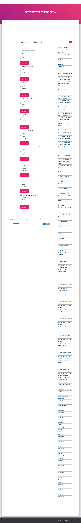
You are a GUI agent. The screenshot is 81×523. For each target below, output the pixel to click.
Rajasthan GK (60, 403)
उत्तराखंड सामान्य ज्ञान (61, 436)
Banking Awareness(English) (63, 54)
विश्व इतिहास (60, 479)
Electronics (60, 200)
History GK (60, 233)
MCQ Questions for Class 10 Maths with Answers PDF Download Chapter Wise (64, 276)
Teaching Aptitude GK (62, 415)
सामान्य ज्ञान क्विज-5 (61, 494)
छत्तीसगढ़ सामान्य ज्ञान (61, 443)
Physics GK (60, 391)
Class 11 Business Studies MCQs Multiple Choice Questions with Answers (64, 83)
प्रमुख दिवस (60, 453)
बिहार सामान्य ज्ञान (60, 458)
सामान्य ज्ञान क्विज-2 (61, 487)
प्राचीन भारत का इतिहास (61, 455)
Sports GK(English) (61, 410)
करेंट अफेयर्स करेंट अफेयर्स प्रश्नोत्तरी (63, 439)
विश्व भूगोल (59, 482)
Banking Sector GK (61, 57)
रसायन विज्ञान (60, 477)
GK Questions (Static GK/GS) (63, 221)
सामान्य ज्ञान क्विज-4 (61, 491)
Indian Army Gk (61, 238)
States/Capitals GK (61, 412)
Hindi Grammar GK (61, 231)
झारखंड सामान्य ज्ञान (61, 448)
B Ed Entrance (60, 52)
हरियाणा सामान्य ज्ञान (61, 496)
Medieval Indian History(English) (64, 382)
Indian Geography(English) (63, 245)
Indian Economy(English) (62, 243)
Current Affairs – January (62, 183)
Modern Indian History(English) (64, 384)
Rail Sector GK (60, 400)
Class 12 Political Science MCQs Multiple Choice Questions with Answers (64, 161)
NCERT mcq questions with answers (64, 389)
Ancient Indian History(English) (63, 49)
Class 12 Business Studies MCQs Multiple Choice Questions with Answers (64, 123)
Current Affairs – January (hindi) (64, 186)
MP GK (59, 386)
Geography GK (61, 216)
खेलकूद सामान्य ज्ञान (61, 441)
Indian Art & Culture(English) (63, 240)
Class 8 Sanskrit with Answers (63, 174)
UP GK (59, 419)
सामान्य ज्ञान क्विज (60, 484)
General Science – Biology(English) (64, 207)
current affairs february (62, 188)
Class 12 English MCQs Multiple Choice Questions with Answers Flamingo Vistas (64, 138)
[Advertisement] (40, 28)
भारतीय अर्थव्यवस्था (61, 463)
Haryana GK (60, 226)
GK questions (16, 223)
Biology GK (60, 61)
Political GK (60, 394)
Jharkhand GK (60, 250)
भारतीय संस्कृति (60, 467)
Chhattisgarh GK (61, 66)
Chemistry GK (60, 64)
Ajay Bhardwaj (69, 520)
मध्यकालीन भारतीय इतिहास (62, 475)
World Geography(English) (63, 427)
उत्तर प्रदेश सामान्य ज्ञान (61, 434)
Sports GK (60, 407)
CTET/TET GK (60, 181)
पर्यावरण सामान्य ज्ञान (61, 451)
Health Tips (60, 228)
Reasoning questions (62, 405)
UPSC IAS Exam (61, 422)
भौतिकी (59, 470)
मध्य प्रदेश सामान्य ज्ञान (61, 472)
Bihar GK (59, 59)
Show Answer (24, 63)
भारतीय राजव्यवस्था (61, 465)
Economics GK (61, 198)
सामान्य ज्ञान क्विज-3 (61, 489)
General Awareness (61, 205)
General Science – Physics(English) (64, 214)
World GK (60, 429)
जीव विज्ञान (59, 446)
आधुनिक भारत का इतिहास (61, 431)
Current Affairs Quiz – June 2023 (64, 195)
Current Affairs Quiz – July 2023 (64, 193)
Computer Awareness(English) (63, 176)
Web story (60, 424)
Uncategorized (61, 417)
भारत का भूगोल (60, 460)
